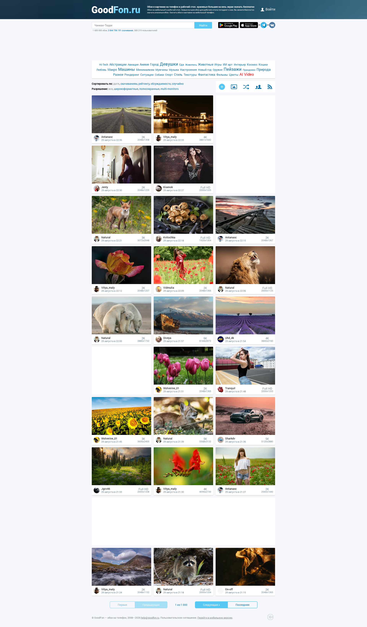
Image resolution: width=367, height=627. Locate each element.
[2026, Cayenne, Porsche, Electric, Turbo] (245, 434)
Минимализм (145, 69)
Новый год (205, 69)
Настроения (188, 69)
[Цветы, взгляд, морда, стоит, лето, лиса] (121, 233)
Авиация (133, 64)
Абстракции (118, 64)
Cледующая (210, 605)
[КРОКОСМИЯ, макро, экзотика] (183, 484)
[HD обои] (228, 25)
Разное (118, 74)
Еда (181, 64)
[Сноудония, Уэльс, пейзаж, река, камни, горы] (121, 584)
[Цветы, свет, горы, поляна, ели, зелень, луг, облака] (121, 484)
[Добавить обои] (222, 87)
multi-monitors (170, 89)
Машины (126, 69)
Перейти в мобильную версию (214, 617)
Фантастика (206, 74)
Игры (218, 64)
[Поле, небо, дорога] (121, 132)
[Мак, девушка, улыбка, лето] (183, 283)
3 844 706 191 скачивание (120, 30)
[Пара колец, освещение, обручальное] (245, 584)
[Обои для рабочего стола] (116, 9)
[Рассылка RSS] (270, 86)
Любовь (101, 69)
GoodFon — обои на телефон (110, 617)
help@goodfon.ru (150, 617)
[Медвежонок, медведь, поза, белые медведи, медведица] (121, 333)
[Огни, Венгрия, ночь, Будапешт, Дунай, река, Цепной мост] (183, 132)
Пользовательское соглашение (178, 617)
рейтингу (143, 83)
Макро (112, 69)
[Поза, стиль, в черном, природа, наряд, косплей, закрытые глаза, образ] (183, 182)
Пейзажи (233, 69)
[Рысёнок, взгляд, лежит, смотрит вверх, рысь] (183, 434)
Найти (203, 25)
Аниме (144, 64)
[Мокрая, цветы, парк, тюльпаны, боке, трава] (183, 383)
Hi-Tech (103, 64)
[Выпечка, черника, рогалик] (183, 233)
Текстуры (190, 74)
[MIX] (246, 86)
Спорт (169, 74)
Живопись (191, 64)
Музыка (174, 69)
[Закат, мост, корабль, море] (245, 233)
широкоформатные (126, 89)
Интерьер (240, 64)
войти (270, 9)
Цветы (233, 74)
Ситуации (147, 74)
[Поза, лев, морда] (245, 283)
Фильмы (222, 74)
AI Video (247, 74)
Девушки (169, 64)
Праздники (249, 69)
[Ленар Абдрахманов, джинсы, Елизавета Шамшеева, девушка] (245, 383)
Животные (205, 64)
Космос (252, 64)
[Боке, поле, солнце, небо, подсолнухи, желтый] (121, 434)
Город (154, 64)
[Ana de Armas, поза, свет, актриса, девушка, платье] (121, 182)
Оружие (217, 69)
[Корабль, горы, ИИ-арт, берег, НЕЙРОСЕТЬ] (183, 333)
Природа (264, 69)
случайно (178, 83)
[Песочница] (234, 86)
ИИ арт (228, 64)
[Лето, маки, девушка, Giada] (245, 484)
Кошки (263, 64)
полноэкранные (149, 89)
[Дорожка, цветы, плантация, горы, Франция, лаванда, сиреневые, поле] (245, 333)
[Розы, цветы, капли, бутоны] (121, 283)
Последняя (242, 605)
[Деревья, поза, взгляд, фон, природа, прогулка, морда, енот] (183, 584)
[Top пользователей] (258, 87)
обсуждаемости (161, 83)
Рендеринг (131, 74)
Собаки (159, 74)
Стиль (178, 74)
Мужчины (161, 69)
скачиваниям (128, 83)
